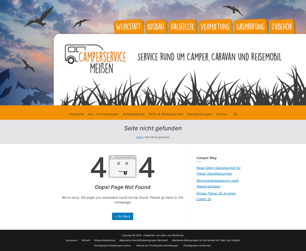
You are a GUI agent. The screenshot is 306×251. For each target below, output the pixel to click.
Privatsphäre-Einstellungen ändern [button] (112, 245)
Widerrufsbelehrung (104, 240)
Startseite (76, 114)
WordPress (178, 235)
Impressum (72, 240)
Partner (221, 114)
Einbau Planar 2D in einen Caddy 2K (216, 196)
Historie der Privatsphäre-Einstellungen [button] (157, 245)
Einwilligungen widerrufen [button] (197, 245)
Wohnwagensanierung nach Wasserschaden (218, 183)
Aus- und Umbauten (103, 114)
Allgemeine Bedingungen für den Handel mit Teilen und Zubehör (206, 240)
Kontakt (86, 240)
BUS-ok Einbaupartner (166, 114)
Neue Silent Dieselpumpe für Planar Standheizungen (219, 170)
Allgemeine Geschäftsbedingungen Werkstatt (143, 240)
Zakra (163, 235)
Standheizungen (199, 114)
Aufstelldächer (134, 114)
